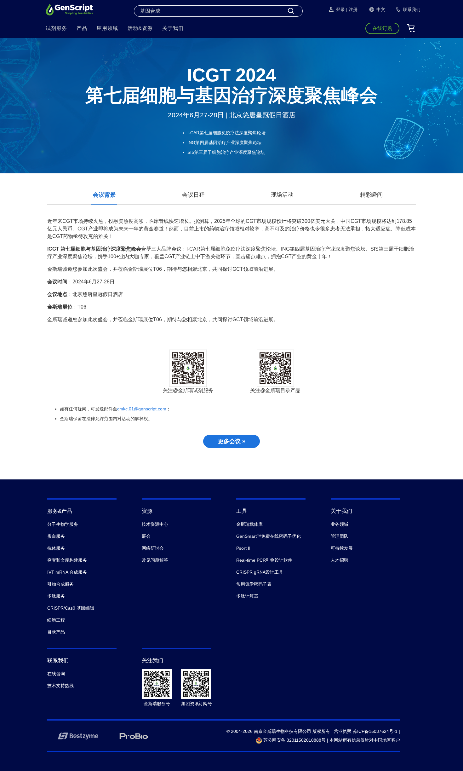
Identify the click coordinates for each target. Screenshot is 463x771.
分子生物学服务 (62, 524)
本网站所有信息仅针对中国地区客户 (364, 740)
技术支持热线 (60, 685)
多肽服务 (56, 596)
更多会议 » (231, 441)
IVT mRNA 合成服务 (67, 572)
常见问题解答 (155, 560)
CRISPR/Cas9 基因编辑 (70, 608)
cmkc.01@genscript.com (141, 408)
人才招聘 (339, 560)
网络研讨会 (153, 548)
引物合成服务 (60, 584)
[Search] (291, 11)
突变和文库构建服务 (67, 560)
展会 (146, 536)
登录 (340, 9)
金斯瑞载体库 (249, 524)
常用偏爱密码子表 (254, 584)
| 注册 (351, 9)
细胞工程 (56, 620)
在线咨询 (56, 673)
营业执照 (343, 731)
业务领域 (339, 524)
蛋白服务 (56, 536)
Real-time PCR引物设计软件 (264, 560)
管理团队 (339, 536)
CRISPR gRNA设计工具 (259, 572)
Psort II (243, 548)
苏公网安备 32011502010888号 (294, 740)
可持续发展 (342, 548)
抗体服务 (56, 548)
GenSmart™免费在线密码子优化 (268, 536)
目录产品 (56, 632)
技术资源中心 (155, 524)
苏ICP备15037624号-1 (375, 731)
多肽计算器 (247, 596)
